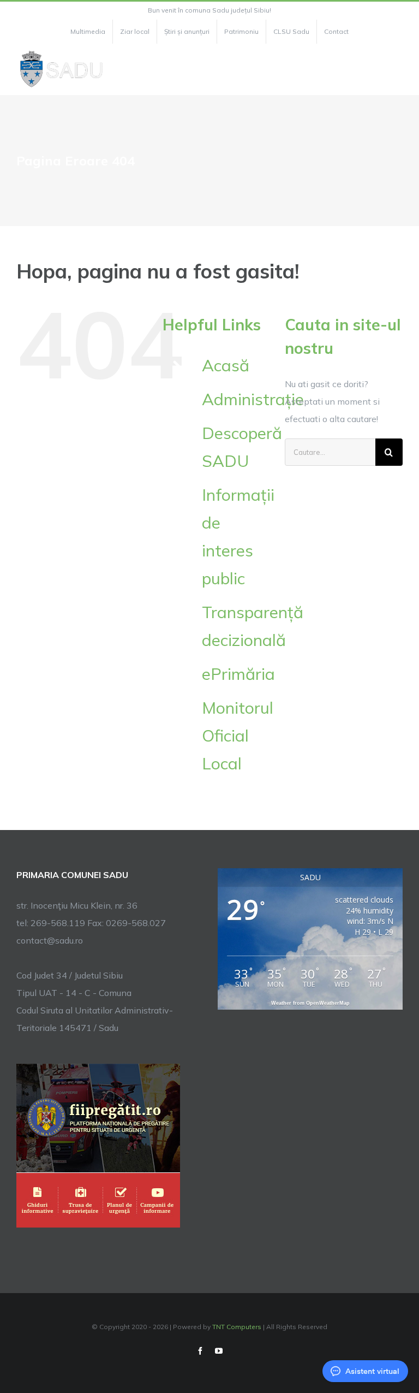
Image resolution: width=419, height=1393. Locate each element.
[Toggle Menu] (396, 69)
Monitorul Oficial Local (237, 735)
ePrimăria (238, 673)
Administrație (253, 399)
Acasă (225, 365)
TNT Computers (236, 1327)
